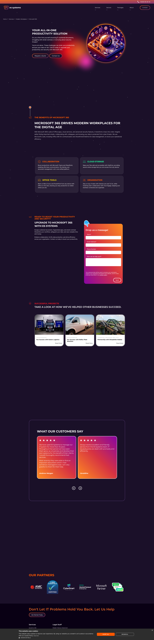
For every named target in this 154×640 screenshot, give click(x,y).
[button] (56, 638)
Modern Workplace (21, 19)
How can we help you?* (94, 256)
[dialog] (77, 634)
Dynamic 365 (32, 628)
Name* (89, 234)
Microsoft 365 (33, 19)
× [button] (152, 630)
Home (5, 19)
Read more (36, 635)
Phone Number (91, 249)
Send (117, 280)
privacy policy (103, 275)
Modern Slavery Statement (60, 628)
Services (11, 19)
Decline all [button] (125, 634)
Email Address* (91, 242)
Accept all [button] (106, 634)
